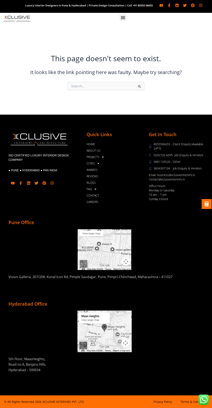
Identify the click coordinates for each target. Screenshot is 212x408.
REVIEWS (92, 176)
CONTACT (93, 195)
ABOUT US (93, 150)
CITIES (91, 163)
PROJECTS (93, 157)
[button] (122, 17)
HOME (91, 144)
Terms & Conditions (194, 402)
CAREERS (92, 202)
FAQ (89, 189)
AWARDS (92, 170)
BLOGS (91, 183)
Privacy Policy (162, 402)
